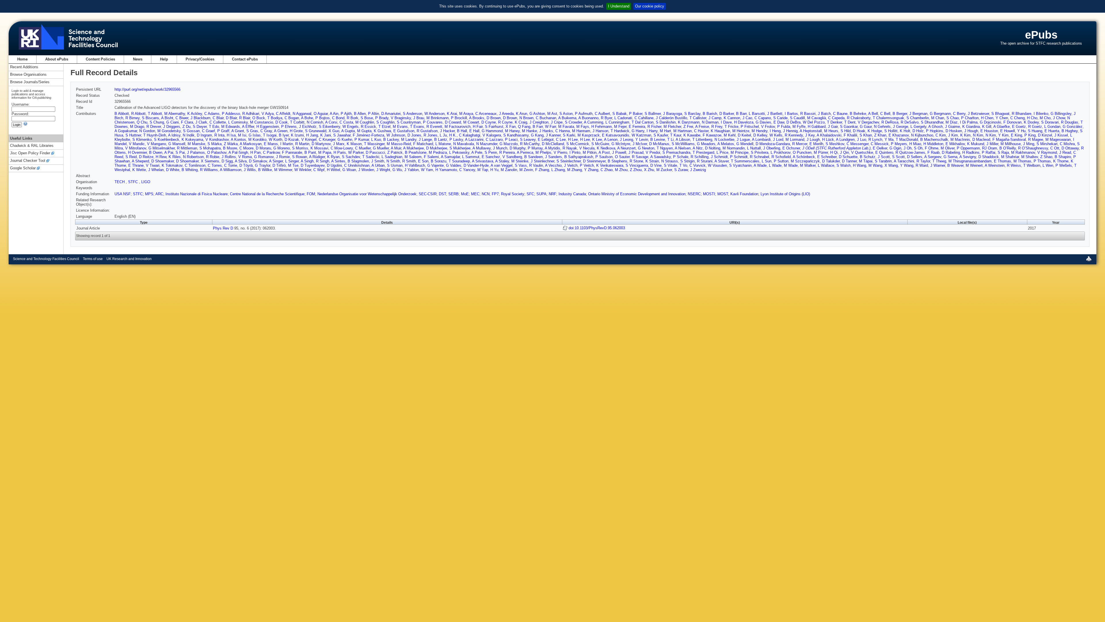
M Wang (875, 165)
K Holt (905, 131)
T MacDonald (907, 139)
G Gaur (866, 126)
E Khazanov (899, 135)
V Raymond (1047, 152)
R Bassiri (808, 113)
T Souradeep (459, 161)
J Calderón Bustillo (671, 118)
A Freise (702, 126)
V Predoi (653, 152)
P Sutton (781, 161)
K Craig (521, 122)
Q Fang (524, 126)
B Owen (155, 152)
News (137, 59)
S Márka (214, 144)
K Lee (597, 139)
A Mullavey (482, 148)
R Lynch (875, 139)
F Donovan (1012, 122)
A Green (280, 131)
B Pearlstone (415, 152)
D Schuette (848, 157)
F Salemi (431, 157)
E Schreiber (827, 157)
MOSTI (709, 194)
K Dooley (1031, 122)
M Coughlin (364, 122)
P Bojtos (322, 118)
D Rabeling (951, 152)
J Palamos (196, 152)
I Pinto (574, 152)
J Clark (201, 122)
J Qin (844, 152)
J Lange (425, 139)
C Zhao (607, 170)
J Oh (908, 148)
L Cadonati (623, 118)
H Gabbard (817, 126)
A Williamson (230, 170)
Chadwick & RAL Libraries (32, 146)
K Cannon (732, 118)
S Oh (918, 148)
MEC (475, 194)
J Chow (1059, 118)
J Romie (283, 157)
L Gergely (918, 126)
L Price (722, 152)
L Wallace (826, 165)
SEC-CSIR (428, 194)
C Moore (246, 148)
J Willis (250, 170)
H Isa (231, 135)
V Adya (268, 113)
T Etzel (384, 126)
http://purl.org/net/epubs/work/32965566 (147, 89)
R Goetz (1035, 126)
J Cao (747, 118)
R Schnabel (759, 157)
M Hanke (529, 131)
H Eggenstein (267, 126)
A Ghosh (935, 126)
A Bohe (307, 118)
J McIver (639, 144)
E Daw (779, 122)
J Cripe (557, 122)
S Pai (180, 152)
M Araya (466, 113)
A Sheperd (140, 161)
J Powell (619, 152)
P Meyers (899, 144)
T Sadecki (370, 157)
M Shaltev (1029, 157)
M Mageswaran (1058, 139)
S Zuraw (681, 170)
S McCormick (577, 144)
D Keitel (744, 135)
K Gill (986, 126)
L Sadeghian (392, 157)
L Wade (775, 165)
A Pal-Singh (238, 152)
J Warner (937, 165)
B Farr (538, 126)
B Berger (900, 113)
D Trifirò (279, 165)
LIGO (145, 182)
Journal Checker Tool (27, 161)
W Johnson (395, 135)
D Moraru (263, 148)
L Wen (1048, 165)
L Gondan (1052, 126)
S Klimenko (142, 139)
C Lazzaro (494, 139)
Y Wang (906, 165)
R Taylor (923, 161)
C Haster (701, 131)
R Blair (244, 118)
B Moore (230, 148)
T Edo (214, 126)
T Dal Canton (643, 122)
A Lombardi (761, 139)
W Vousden (717, 165)
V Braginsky (401, 118)
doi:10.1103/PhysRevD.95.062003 (597, 228)
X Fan (511, 126)
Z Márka (231, 144)
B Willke (265, 170)
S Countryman (409, 122)
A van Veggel (502, 165)
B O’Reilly (1007, 148)
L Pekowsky (459, 152)
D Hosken (954, 131)
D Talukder (831, 161)
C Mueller (363, 148)
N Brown (526, 118)
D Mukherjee (436, 148)
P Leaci (511, 139)
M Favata (566, 126)
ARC (159, 194)
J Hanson (600, 131)
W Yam (427, 170)
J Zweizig (698, 170)
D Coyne (488, 122)
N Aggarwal (302, 113)
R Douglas (1069, 122)
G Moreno (281, 148)
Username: (21, 104)
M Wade (791, 165)
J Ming (1028, 144)
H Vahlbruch (415, 165)
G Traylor (262, 165)
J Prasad (635, 152)
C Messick (880, 144)
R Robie (212, 157)
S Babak (619, 113)
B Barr (741, 113)
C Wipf (319, 170)
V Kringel (309, 139)
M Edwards (230, 126)
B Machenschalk (934, 139)
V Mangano (156, 144)
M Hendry (759, 131)
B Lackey (391, 139)
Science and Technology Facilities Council (46, 259)
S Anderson (412, 113)
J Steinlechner (542, 161)
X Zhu (649, 170)
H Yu (494, 170)
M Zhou (621, 170)
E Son (423, 161)
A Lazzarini (474, 139)
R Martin (302, 144)
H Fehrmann (601, 126)
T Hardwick (620, 131)
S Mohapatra (210, 148)
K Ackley (194, 113)
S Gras (252, 131)
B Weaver (955, 165)
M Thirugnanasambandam (970, 161)
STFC (133, 182)
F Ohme (931, 148)
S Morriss (300, 148)
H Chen (987, 118)
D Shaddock (988, 157)
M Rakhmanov (1023, 152)
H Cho (1032, 118)
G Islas (255, 135)
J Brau (418, 118)
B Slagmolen (358, 161)
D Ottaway (1070, 148)
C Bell (885, 113)
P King (1030, 135)
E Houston (989, 131)
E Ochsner (791, 148)
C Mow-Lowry (342, 148)
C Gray (266, 131)
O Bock (258, 118)
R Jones (430, 135)
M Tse (293, 165)
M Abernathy (174, 113)
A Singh (307, 161)
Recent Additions (24, 67)
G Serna (950, 157)
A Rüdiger (317, 157)
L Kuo (376, 139)
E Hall (474, 131)
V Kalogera (492, 135)
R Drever (153, 126)
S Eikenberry (329, 126)
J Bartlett (774, 113)
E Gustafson (403, 131)
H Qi (834, 152)
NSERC (694, 194)
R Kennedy (794, 135)
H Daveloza (743, 122)
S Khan (866, 135)
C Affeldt (283, 113)
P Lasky (456, 139)
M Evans (400, 126)
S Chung (157, 122)
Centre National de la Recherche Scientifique (267, 194)
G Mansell (176, 144)
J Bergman (918, 113)
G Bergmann (940, 113)
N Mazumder (486, 144)
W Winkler (302, 170)
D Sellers (914, 157)
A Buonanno (588, 118)
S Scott (898, 157)
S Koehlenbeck (166, 139)
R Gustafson (427, 131)
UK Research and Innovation (129, 259)
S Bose (367, 118)
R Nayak (570, 148)
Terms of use (93, 259)
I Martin (286, 144)
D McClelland (553, 144)
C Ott (1054, 148)
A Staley (502, 161)
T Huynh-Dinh (154, 135)
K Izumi (297, 135)
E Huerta (1052, 131)
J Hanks (546, 131)
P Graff (223, 131)
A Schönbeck (804, 157)
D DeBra (793, 122)
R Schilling (699, 157)
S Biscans (150, 118)
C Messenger (857, 144)
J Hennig (790, 131)
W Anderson (434, 113)
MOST (722, 194)
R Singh (322, 161)
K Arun (521, 113)
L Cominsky (238, 122)
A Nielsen (683, 148)
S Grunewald (315, 131)
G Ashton (537, 113)
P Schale (680, 157)
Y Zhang (591, 170)
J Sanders (553, 157)
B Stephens (617, 161)
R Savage (640, 157)
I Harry (652, 131)
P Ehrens (289, 126)
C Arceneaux (486, 113)
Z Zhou (636, 170)
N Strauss (669, 161)
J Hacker (447, 131)
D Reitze (146, 157)
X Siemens (210, 161)
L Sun (766, 161)
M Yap (482, 170)
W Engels (350, 126)
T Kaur (675, 135)
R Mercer (799, 144)
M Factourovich (457, 126)
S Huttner (133, 135)
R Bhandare (1021, 113)
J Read (1065, 152)
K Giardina (971, 126)
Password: (20, 114)
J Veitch (571, 165)
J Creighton (538, 122)
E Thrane (136, 165)
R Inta (219, 135)
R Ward (922, 165)
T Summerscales (745, 161)
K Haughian (720, 131)
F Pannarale (292, 152)
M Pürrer (821, 152)
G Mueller (381, 148)
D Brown (494, 118)
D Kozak (292, 139)
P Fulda (783, 126)
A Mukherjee (413, 148)
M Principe (739, 152)
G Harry (638, 131)
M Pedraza (438, 152)
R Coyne (505, 122)
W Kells (775, 135)
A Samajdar (450, 157)
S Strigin (687, 161)
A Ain (334, 113)
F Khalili (850, 135)
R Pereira (507, 152)
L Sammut (470, 157)
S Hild (846, 131)
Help (164, 59)
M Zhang (574, 170)
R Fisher (654, 126)
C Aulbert (602, 113)
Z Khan (880, 135)
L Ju (443, 135)
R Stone (636, 161)
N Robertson (193, 157)
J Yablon (411, 170)
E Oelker (880, 148)
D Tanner (849, 161)
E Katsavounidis (615, 135)
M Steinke (519, 161)
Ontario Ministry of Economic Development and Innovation (636, 194)
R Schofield (781, 157)
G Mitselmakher (161, 148)
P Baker (635, 113)
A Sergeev (932, 157)
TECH (120, 182)
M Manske (196, 144)
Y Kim (1003, 135)
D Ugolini (334, 165)
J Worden (366, 170)
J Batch (824, 113)
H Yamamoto (446, 170)
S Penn (491, 152)
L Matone (443, 144)
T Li (670, 139)
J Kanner (553, 135)
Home (22, 59)
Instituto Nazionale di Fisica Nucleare (196, 194)
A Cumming (593, 122)
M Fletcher (672, 126)
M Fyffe (798, 126)
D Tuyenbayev (313, 165)
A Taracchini (904, 161)
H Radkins (971, 152)
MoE (465, 194)
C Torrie (230, 165)
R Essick (368, 126)
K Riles (175, 157)
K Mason (354, 144)
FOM (311, 194)
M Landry (408, 139)
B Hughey (1070, 131)
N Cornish (315, 122)
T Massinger (374, 144)
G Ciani (172, 122)
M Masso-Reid (399, 144)
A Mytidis (552, 148)
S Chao (952, 118)
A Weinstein (995, 165)
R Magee (1035, 139)
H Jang (312, 135)
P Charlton (970, 118)
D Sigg (227, 161)
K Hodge (875, 131)
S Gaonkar (849, 126)
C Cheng (1017, 118)
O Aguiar (321, 113)
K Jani (325, 135)
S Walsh (844, 165)
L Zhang (558, 170)
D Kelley (760, 135)
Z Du (186, 126)
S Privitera (759, 152)
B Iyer (284, 135)
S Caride (780, 118)
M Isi (242, 135)
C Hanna (562, 131)
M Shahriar (1010, 157)
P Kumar (362, 139)
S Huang (1035, 131)
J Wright (383, 170)
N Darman (710, 122)
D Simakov (258, 161)
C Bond (338, 118)
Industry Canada (572, 194)
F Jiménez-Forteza (368, 135)
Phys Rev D (223, 228)
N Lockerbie (724, 139)
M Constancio (261, 122)
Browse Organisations (28, 75)
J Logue (743, 139)
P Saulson (604, 157)
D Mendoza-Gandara (773, 144)
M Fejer (620, 126)
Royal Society (512, 194)
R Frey (716, 126)
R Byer (606, 118)
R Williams (209, 170)
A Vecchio (553, 165)
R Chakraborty (858, 118)
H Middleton (933, 144)
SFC (530, 194)
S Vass (521, 165)
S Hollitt (891, 131)
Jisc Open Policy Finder (30, 153)
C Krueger (327, 139)
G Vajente (435, 165)
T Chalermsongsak (888, 118)
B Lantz (440, 139)
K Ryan (333, 157)
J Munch (500, 148)
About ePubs (56, 59)
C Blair (218, 118)
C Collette (217, 122)
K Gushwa (382, 131)
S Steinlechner (569, 161)
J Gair (833, 126)
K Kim (965, 135)
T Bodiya (274, 118)
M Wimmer (283, 170)
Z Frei (688, 126)
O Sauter (622, 157)
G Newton (646, 148)
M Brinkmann (437, 118)
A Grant (237, 131)
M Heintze (740, 131)
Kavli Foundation (744, 194)
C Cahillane (644, 118)
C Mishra (1067, 144)
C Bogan (292, 118)
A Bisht (167, 118)
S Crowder (573, 122)
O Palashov (216, 152)
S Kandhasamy (516, 135)
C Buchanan (546, 118)
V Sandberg (512, 157)
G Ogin (895, 148)
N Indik (189, 135)
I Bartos (791, 113)
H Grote (296, 131)
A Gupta (348, 131)
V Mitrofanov (135, 148)
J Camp (714, 118)
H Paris (340, 152)
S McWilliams (683, 144)
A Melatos (725, 144)
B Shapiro (1063, 157)
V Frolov (768, 126)
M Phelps (543, 152)
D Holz (918, 131)
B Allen (360, 113)
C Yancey (467, 170)
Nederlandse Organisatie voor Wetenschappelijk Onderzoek (366, 194)
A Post (604, 152)
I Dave (726, 122)
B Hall (462, 131)
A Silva (241, 161)
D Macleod (981, 139)
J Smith (377, 161)
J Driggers (171, 126)
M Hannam (581, 131)
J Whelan (156, 170)
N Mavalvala (463, 144)
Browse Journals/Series (29, 82)
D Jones (414, 135)
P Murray (535, 148)
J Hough (971, 131)
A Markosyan (251, 144)
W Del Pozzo (814, 122)
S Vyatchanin (740, 165)
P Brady (381, 118)
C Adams (212, 113)
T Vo (683, 165)
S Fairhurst (494, 126)
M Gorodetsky (169, 131)
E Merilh (816, 144)
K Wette (139, 170)
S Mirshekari (1047, 144)
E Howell (1007, 131)
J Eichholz (308, 126)
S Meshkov (835, 144)
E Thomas (1002, 161)
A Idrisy (174, 135)
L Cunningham (617, 122)
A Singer (276, 161)
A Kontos (238, 139)
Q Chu (142, 122)
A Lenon (611, 139)
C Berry (959, 113)
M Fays (582, 126)
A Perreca (525, 152)
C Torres (215, 165)
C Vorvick (697, 165)
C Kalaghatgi (469, 135)
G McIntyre (620, 144)
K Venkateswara (609, 165)
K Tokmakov (172, 165)
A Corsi (331, 122)
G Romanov (264, 157)
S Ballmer (653, 113)
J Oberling (771, 148)
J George (900, 126)
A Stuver (722, 161)
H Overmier (137, 152)
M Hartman (682, 131)
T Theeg (939, 161)
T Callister (697, 118)
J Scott (884, 157)
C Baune (840, 113)
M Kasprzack (589, 135)
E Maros (271, 144)
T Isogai (270, 135)
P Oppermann (968, 148)
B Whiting (190, 170)
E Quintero (884, 152)
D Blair (231, 118)
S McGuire (600, 144)
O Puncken (802, 152)
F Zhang (542, 170)
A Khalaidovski (829, 135)
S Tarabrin (883, 161)
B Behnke (858, 113)
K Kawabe (691, 135)
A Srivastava (482, 161)
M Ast (552, 113)
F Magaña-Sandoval (1009, 139)
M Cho (1045, 118)
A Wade (760, 165)
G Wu (397, 170)
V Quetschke (862, 152)
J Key (810, 135)
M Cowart (471, 122)
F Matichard (423, 144)
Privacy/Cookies (200, 59)
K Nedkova (606, 148)
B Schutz (867, 157)
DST (442, 194)
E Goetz (1019, 126)
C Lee (561, 139)
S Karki (569, 135)
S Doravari (1050, 122)
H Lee (573, 139)
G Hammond (492, 131)
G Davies (763, 122)
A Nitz (698, 148)
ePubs (1041, 35)
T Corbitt (297, 122)
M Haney (512, 131)
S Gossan (191, 131)
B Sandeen (533, 157)
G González (1073, 126)
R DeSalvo (910, 122)
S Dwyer (200, 126)
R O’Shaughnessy (1033, 148)
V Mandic (137, 144)
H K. (453, 135)
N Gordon (147, 131)
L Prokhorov (780, 152)
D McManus (659, 144)
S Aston (566, 113)
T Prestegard (703, 152)
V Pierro (560, 152)
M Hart (665, 131)
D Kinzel (1045, 135)
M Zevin (526, 170)
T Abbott (155, 113)
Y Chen (1002, 118)
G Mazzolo (509, 144)
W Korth (275, 139)
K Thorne (1060, 161)
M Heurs (831, 131)
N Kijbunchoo (922, 135)
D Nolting (712, 148)
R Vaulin (536, 165)
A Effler (248, 126)
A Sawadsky (660, 157)
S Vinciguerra (637, 165)
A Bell (873, 113)
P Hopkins (934, 131)
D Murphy (517, 148)
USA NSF (123, 194)
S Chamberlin (917, 118)
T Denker (834, 122)
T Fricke (731, 126)
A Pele (476, 152)
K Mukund (975, 144)
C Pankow (271, 152)
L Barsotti (757, 113)
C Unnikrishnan (356, 165)
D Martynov (321, 144)
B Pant (310, 152)
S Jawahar (341, 135)
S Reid (131, 157)
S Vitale (670, 165)
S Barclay (692, 113)
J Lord (778, 139)
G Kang (537, 135)
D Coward (453, 122)
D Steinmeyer (594, 161)
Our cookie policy (649, 6)
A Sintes (338, 161)
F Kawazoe (712, 135)
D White (172, 170)
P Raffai (988, 152)
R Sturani (704, 161)
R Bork (352, 118)
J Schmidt (719, 157)
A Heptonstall (811, 131)
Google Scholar (23, 168)
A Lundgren (845, 139)
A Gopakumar (126, 131)
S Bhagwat (1000, 113)
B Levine (657, 139)
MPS (149, 194)
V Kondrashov (217, 139)
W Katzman (641, 135)
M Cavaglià (816, 118)
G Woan (349, 170)
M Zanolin (509, 170)
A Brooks (476, 118)
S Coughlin (385, 122)
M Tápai (865, 161)
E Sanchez (491, 157)
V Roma (245, 157)
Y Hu (1021, 131)
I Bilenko (1041, 113)
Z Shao (1046, 157)
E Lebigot (546, 139)
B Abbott (122, 113)
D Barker (726, 113)
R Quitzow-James (910, 152)
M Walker (808, 165)
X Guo (334, 131)
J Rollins (229, 157)
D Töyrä (246, 165)
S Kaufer (661, 135)
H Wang (859, 165)
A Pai (168, 152)
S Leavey (528, 139)
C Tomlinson (195, 165)
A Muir (396, 148)
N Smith (393, 161)
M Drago (137, 126)
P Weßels (1064, 165)
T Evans (417, 126)
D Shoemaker (162, 161)
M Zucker (664, 170)
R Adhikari (250, 113)
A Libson (683, 139)
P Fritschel (750, 126)
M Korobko (257, 139)
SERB (453, 194)
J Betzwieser (978, 113)
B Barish (710, 113)
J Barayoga (672, 113)
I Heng (775, 131)
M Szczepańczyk (805, 161)
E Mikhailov (955, 144)
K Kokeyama (192, 139)
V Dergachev (868, 122)
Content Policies (100, 59)
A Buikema (567, 118)
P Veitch (587, 165)
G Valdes (453, 165)
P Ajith (346, 113)
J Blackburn (200, 118)
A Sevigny (967, 157)
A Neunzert (626, 148)
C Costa (346, 122)
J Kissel (1061, 135)
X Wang (891, 165)
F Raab (933, 152)
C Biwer (182, 118)
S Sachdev (351, 157)
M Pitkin (590, 152)
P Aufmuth (583, 113)
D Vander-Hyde (476, 165)
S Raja (1003, 152)
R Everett (434, 126)
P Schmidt (739, 157)
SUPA (541, 194)
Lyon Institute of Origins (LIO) (785, 194)
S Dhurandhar (932, 122)
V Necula (587, 148)
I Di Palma (969, 122)
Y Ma (889, 139)
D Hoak (859, 131)
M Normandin (734, 148)
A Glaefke (1001, 126)
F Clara (187, 122)
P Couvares (433, 122)
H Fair (478, 126)
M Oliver (948, 148)
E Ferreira (637, 126)
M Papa (324, 152)
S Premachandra (676, 152)
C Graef (208, 131)
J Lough (813, 139)
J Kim (953, 135)
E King (1016, 135)
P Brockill (459, 118)
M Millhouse (1011, 144)
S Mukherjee (459, 148)
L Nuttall (754, 148)
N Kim (978, 135)
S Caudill (797, 118)
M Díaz (952, 122)
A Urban (378, 165)
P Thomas (1042, 161)
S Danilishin (666, 122)
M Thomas (1022, 161)
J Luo (861, 139)
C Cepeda (836, 118)
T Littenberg (702, 139)
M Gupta (364, 131)
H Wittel (333, 170)
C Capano (763, 118)
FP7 (495, 194)
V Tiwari (152, 165)
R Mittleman (187, 148)
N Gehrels (882, 126)
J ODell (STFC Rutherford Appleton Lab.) (836, 148)
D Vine (656, 165)
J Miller (992, 144)
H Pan (255, 152)
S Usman (395, 165)
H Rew (161, 157)
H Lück (828, 139)
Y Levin (641, 139)
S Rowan (299, 157)
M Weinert (974, 165)
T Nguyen (665, 148)
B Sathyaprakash (578, 157)
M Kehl (730, 135)
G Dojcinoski (990, 122)
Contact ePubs (245, 59)
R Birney (132, 118)
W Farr (550, 126)
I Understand (618, 6)
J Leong (626, 139)
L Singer (292, 161)
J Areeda (506, 113)
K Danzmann (689, 122)
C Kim (941, 135)
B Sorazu (438, 161)
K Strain (652, 161)
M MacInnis (960, 139)
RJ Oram (989, 148)
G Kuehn (345, 139)
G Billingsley (1061, 113)
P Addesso (231, 113)
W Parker (355, 152)
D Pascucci (375, 152)
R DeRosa (889, 122)
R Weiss (1014, 165)
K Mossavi (319, 148)
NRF (552, 194)
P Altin (373, 113)
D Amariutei (391, 113)
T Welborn (1031, 165)
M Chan (937, 118)
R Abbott (138, 113)
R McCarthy (530, 144)
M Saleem (413, 157)
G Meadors (706, 144)
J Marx (338, 144)
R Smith (409, 161)
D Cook (281, 122)
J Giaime (952, 126)
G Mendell (744, 144)
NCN (485, 194)
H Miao (915, 144)
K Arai (452, 113)
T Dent (850, 122)
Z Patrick (395, 152)
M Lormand (795, 139)
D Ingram (204, 135)
